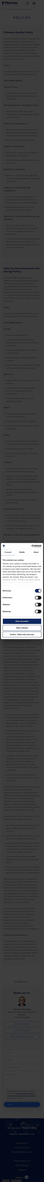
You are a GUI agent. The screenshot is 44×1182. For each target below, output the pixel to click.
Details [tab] (22, 552)
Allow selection (22, 628)
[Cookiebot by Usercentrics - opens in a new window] (31, 546)
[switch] (38, 597)
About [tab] (36, 552)
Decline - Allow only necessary (22, 634)
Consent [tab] (8, 552)
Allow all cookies (22, 621)
